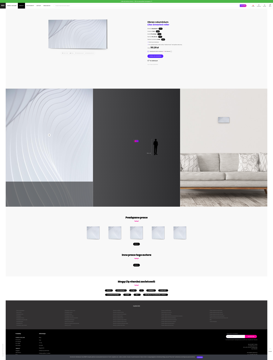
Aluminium (18, 352)
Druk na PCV (19, 312)
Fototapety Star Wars (69, 316)
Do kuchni (18, 339)
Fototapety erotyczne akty (21, 319)
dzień (127, 295)
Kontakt (41, 345)
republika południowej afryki (155, 295)
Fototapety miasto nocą (70, 310)
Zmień (160, 28)
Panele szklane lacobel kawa (167, 325)
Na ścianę (18, 345)
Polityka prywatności (44, 350)
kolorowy (121, 290)
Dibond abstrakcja (20, 310)
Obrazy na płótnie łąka (166, 310)
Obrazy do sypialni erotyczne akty (72, 323)
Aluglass (18, 350)
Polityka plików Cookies (44, 353)
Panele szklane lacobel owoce (216, 312)
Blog (40, 337)
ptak (133, 290)
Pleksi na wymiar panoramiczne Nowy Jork (219, 317)
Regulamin (41, 348)
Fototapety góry (19, 321)
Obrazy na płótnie (117, 310)
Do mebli (18, 343)
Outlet (39, 5)
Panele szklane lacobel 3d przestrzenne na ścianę (171, 316)
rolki (109, 290)
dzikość (163, 290)
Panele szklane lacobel (166, 314)
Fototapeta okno (19, 314)
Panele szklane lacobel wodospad (217, 316)
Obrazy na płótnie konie (118, 317)
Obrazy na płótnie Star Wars (119, 325)
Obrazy (21, 5)
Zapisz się (251, 336)
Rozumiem (199, 357)
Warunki (255, 339)
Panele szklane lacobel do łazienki (168, 321)
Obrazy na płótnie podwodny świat (120, 323)
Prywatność (250, 339)
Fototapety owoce (68, 312)
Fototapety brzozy (20, 317)
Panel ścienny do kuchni (166, 312)
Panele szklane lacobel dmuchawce (169, 319)
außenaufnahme (113, 295)
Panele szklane (12, 5)
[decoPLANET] (3, 6)
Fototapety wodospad (69, 319)
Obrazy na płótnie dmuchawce (119, 314)
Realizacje (47, 5)
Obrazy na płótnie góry (118, 316)
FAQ (40, 340)
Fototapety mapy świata (21, 325)
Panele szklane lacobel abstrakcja (168, 317)
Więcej (136, 244)
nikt (137, 295)
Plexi (211, 319)
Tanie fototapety (213, 321)
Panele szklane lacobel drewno (167, 323)
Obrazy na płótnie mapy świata (119, 319)
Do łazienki (18, 341)
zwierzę (151, 290)
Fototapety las (19, 323)
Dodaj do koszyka (155, 56)
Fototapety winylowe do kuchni (71, 317)
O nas (40, 342)
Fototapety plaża (68, 314)
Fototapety (30, 5)
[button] (253, 6)
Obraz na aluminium (69, 321)
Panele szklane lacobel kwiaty (216, 310)
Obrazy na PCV (68, 325)
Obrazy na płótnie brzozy (118, 312)
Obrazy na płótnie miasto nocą (119, 321)
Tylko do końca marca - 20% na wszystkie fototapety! (136, 1)
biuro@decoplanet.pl (252, 352)
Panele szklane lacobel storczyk (216, 314)
